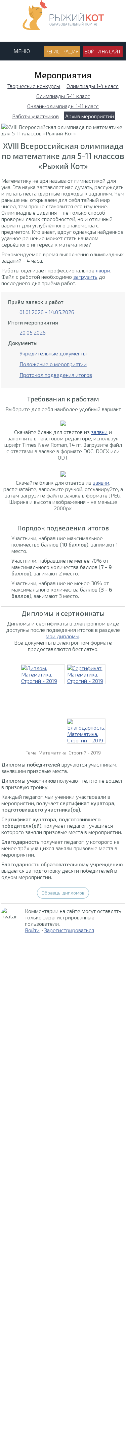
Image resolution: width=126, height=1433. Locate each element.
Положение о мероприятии (53, 364)
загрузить (85, 276)
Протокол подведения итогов (55, 375)
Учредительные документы (53, 353)
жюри (103, 270)
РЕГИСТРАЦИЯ (62, 51)
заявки (99, 432)
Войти (32, 930)
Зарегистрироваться (69, 930)
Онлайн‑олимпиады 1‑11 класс (63, 106)
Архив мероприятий (89, 116)
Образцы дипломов (63, 893)
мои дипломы (62, 636)
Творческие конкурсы (33, 86)
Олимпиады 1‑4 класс (93, 86)
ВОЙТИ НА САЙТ (103, 51)
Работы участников (35, 116)
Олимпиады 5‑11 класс (63, 96)
